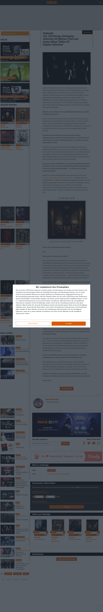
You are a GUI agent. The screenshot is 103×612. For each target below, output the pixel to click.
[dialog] (51, 306)
